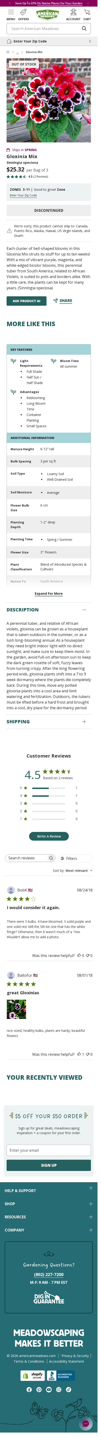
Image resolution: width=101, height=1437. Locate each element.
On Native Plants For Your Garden (59, 3)
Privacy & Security (75, 1355)
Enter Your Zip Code (23, 195)
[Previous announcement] (9, 3)
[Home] (8, 52)
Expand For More (49, 593)
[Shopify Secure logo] (32, 1375)
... (17, 52)
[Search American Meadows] (84, 28)
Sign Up (49, 1165)
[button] (11, 14)
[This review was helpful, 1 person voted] (79, 1054)
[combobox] (73, 870)
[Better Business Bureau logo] (62, 1375)
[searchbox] (26, 858)
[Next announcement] (88, 3)
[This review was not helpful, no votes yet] (87, 955)
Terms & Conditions (29, 1361)
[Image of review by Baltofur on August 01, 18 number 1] (16, 1009)
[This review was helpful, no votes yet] (79, 955)
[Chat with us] (86, 1424)
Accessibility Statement (66, 1361)
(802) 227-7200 (48, 1274)
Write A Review (49, 836)
